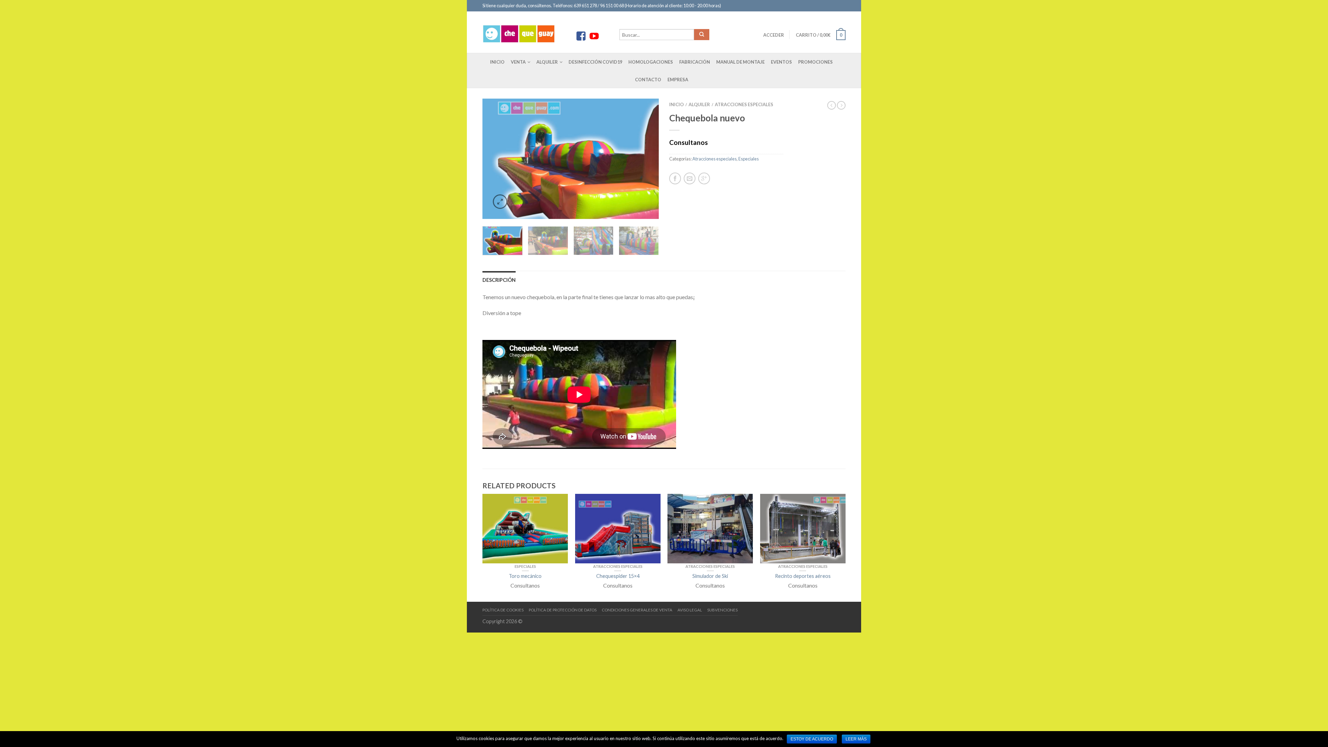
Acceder (773, 35)
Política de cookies (503, 610)
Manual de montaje (740, 62)
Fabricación (694, 62)
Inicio (497, 62)
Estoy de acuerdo (812, 739)
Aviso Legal (689, 610)
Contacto (648, 79)
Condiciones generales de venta (637, 610)
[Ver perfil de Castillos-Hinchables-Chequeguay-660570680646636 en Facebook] (581, 36)
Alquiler (547, 62)
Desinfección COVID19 (595, 62)
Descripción (499, 280)
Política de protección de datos (563, 610)
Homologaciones (650, 62)
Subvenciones (722, 610)
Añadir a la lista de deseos (641, 116)
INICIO (676, 104)
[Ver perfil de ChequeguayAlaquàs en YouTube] (594, 36)
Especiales (748, 159)
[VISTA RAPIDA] (525, 528)
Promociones (815, 62)
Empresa (677, 79)
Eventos (781, 62)
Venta (518, 62)
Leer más (856, 739)
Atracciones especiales (744, 104)
